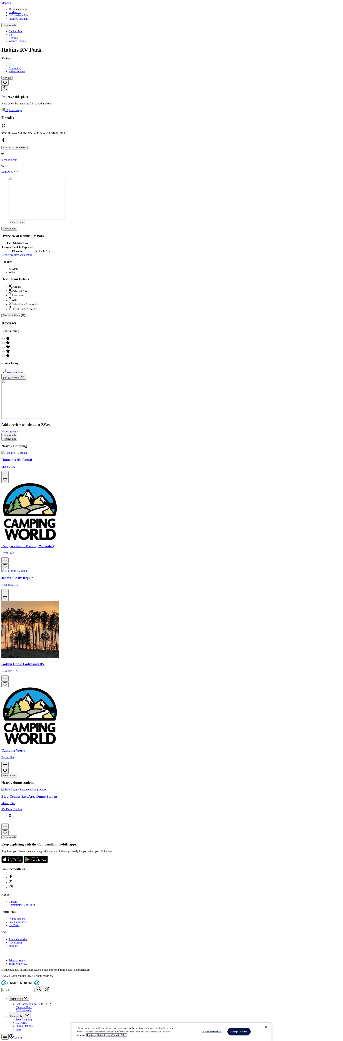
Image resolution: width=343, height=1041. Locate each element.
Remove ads (9, 25)
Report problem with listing (16, 254)
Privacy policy (17, 960)
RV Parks (14, 925)
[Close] (266, 1027)
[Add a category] (46, 989)
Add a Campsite (18, 939)
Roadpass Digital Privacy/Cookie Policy (106, 1035)
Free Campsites (17, 922)
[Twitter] (11, 882)
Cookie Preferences (212, 1031)
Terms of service (18, 963)
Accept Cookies (239, 1031)
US (10, 34)
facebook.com (9, 159)
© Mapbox (15, 12)
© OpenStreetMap (19, 15)
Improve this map (18, 18)
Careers (13, 901)
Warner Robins (17, 40)
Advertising (15, 942)
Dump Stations (17, 918)
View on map (16, 222)
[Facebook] (11, 877)
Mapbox (6, 2)
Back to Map (16, 31)
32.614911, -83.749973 (14, 147)
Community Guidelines (22, 904)
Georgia (13, 37)
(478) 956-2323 (10, 172)
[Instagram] (11, 887)
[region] (171, 1032)
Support (13, 945)
